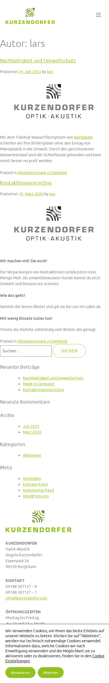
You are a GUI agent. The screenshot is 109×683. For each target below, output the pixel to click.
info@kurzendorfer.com (26, 598)
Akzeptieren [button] (20, 672)
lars (50, 71)
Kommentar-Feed (38, 490)
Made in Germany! (38, 383)
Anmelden (32, 478)
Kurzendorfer (30, 16)
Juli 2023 (31, 426)
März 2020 (32, 432)
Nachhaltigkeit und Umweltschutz (38, 61)
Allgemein (27, 172)
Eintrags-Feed (35, 484)
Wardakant (83, 137)
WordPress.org (36, 496)
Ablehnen (50, 672)
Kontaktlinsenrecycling (25, 183)
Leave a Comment (51, 172)
